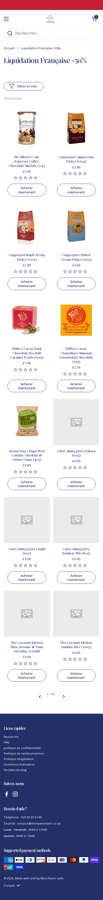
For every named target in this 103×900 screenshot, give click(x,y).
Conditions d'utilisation (19, 764)
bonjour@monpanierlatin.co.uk (38, 823)
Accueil (9, 48)
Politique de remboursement (24, 753)
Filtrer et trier (27, 86)
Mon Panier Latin (52, 878)
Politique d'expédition (19, 759)
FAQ (6, 742)
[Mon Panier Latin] (50, 19)
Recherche (11, 737)
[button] (94, 19)
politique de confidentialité (22, 748)
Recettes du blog (15, 770)
